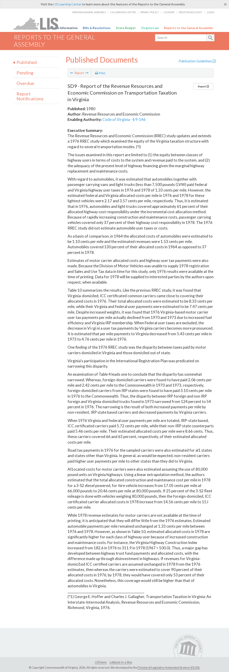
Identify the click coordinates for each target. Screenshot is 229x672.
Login (210, 12)
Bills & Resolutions (96, 28)
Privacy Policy (149, 12)
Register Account (190, 12)
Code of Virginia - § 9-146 (124, 119)
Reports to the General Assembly (188, 28)
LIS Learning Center (67, 4)
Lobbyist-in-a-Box (121, 662)
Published (27, 62)
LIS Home (168, 12)
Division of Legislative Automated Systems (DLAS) (168, 667)
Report (202, 86)
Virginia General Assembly (89, 12)
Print (101, 73)
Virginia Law (150, 28)
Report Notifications (30, 96)
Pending (25, 72)
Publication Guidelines (196, 61)
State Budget (126, 28)
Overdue (25, 83)
